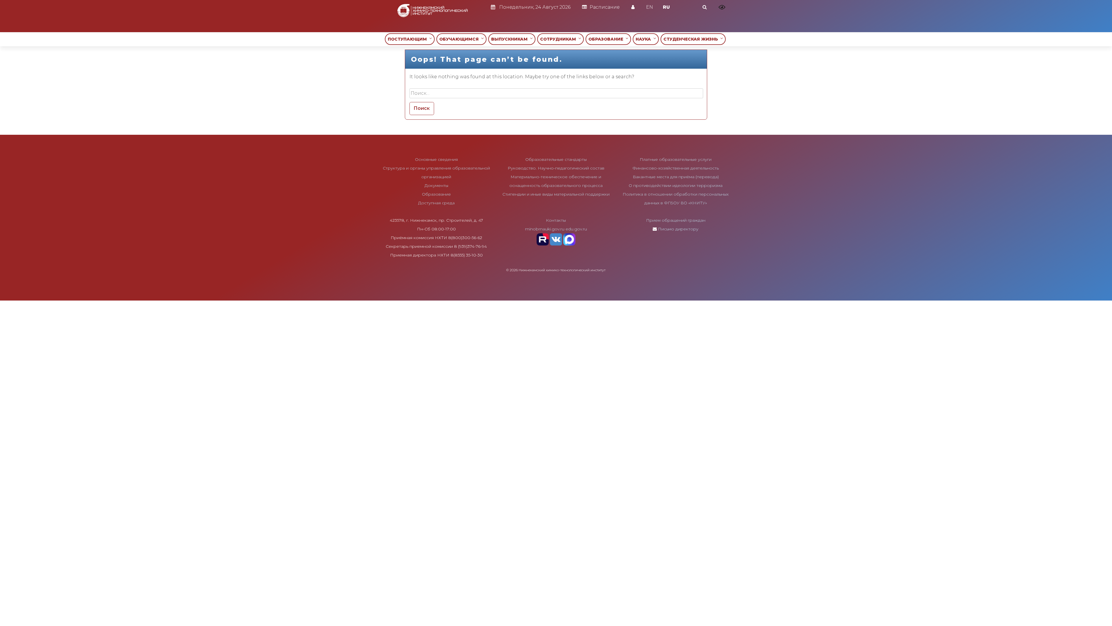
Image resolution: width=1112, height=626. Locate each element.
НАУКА (644, 39)
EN (649, 7)
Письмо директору (678, 229)
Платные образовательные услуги (676, 159)
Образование (436, 194)
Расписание (605, 7)
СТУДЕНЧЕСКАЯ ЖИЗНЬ (691, 39)
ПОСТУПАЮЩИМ (408, 39)
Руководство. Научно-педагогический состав (556, 168)
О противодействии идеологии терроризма (676, 185)
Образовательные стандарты (556, 159)
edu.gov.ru (576, 229)
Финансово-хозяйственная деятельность (675, 168)
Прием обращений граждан (675, 220)
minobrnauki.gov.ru (544, 229)
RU (666, 7)
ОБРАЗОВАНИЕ (607, 39)
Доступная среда (436, 202)
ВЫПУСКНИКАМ (510, 39)
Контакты (556, 220)
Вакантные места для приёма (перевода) (676, 176)
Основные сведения (436, 159)
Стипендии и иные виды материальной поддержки (556, 194)
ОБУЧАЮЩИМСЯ (460, 39)
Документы (436, 185)
